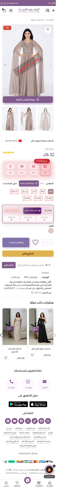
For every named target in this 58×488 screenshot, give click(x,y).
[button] (51, 63)
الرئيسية (50, 20)
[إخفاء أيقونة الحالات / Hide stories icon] (54, 466)
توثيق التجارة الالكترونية (28, 441)
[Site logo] (29, 10)
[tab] (43, 272)
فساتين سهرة (37, 20)
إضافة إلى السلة (16, 238)
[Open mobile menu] (47, 10)
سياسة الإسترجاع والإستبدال (20, 432)
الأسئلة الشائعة (44, 424)
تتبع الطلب (19, 424)
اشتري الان (28, 249)
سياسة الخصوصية (43, 437)
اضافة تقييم (9, 260)
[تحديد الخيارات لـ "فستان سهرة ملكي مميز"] (32, 350)
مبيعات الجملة (24, 428)
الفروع (50, 428)
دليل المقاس (30, 424)
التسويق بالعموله (39, 428)
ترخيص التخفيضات (10, 428)
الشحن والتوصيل (40, 432)
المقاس (50, 179)
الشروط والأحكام (28, 437)
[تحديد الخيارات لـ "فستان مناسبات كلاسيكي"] (6, 353)
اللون (51, 221)
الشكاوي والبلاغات (12, 437)
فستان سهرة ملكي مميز (41, 344)
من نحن (9, 424)
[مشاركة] (48, 30)
